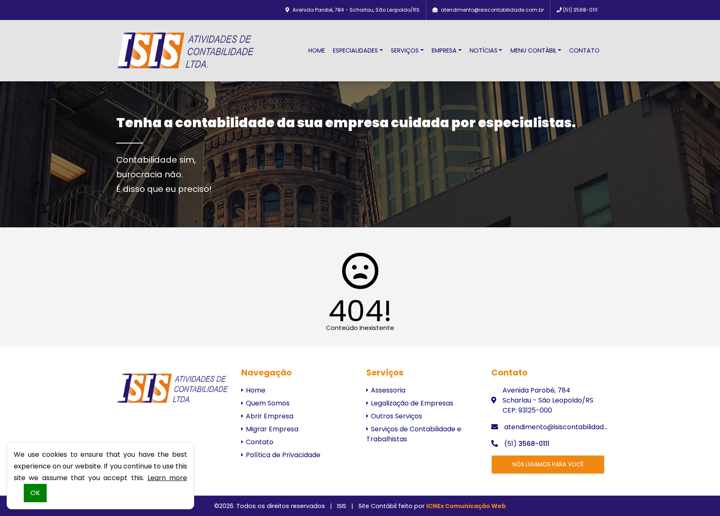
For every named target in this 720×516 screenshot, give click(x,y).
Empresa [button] (444, 50)
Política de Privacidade (282, 455)
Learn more (167, 478)
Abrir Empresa (268, 416)
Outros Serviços (395, 416)
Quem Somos (267, 403)
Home (316, 50)
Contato (584, 50)
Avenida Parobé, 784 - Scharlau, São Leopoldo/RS (356, 9)
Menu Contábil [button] (533, 50)
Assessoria (387, 390)
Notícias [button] (484, 50)
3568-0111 (580, 9)
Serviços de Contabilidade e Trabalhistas (413, 434)
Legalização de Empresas (411, 403)
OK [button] (35, 493)
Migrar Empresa (271, 429)
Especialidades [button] (355, 50)
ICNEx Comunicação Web (466, 506)
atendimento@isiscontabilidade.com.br (492, 9)
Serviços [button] (405, 50)
